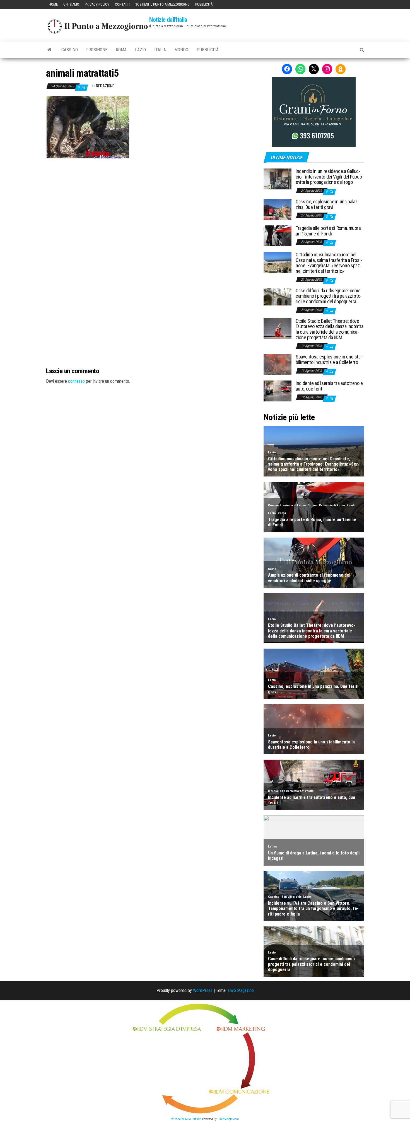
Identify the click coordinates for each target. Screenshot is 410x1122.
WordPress (203, 990)
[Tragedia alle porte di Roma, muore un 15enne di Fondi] (277, 235)
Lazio (140, 49)
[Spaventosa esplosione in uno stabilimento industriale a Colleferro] (277, 364)
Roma (121, 49)
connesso (76, 381)
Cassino (69, 49)
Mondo (181, 49)
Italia (160, 49)
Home (53, 4)
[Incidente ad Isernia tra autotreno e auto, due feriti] (277, 390)
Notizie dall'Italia (168, 19)
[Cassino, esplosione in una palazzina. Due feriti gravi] (277, 209)
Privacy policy (97, 4)
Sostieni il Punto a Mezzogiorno (162, 4)
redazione (105, 86)
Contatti (122, 4)
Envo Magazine (241, 990)
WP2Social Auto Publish (186, 1119)
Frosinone (96, 49)
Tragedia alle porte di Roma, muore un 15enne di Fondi (328, 231)
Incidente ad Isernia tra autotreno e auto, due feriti (329, 386)
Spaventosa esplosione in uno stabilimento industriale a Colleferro (329, 359)
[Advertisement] (150, 196)
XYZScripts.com (229, 1119)
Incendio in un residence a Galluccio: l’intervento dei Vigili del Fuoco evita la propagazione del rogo (329, 176)
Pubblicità (204, 4)
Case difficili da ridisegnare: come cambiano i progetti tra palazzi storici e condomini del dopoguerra (329, 296)
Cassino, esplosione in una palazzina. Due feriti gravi (327, 204)
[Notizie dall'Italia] (49, 50)
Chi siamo (71, 4)
